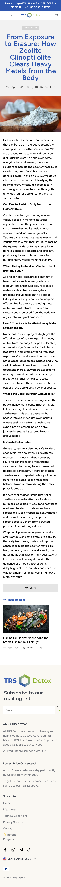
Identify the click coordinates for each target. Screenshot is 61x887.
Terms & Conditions (15, 815)
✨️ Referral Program (10, 837)
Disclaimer (9, 809)
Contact (8, 828)
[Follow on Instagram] (13, 850)
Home (7, 803)
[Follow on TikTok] (29, 850)
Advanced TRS (30, 27)
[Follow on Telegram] (21, 850)
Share (33, 588)
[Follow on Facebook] (5, 850)
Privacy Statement (15, 822)
